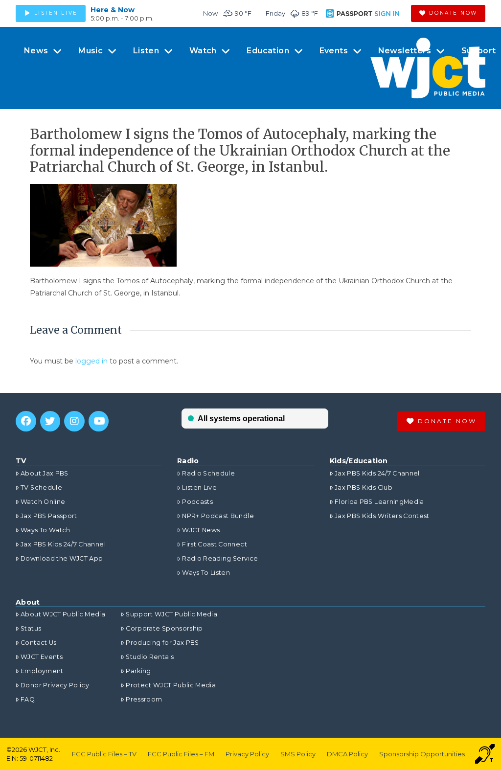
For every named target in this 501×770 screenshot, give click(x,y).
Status (31, 628)
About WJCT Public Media (63, 614)
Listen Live (199, 487)
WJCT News (201, 530)
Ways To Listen (206, 572)
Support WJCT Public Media (171, 614)
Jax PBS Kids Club (363, 487)
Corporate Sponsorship (164, 628)
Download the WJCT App (62, 558)
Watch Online (43, 501)
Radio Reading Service (220, 558)
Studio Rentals (150, 656)
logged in (91, 361)
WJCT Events (42, 656)
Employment (42, 671)
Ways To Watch (45, 530)
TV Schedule (41, 487)
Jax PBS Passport (49, 516)
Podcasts (197, 501)
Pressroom (144, 699)
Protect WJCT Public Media (171, 685)
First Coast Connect (214, 544)
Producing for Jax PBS (162, 642)
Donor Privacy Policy (55, 685)
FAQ (28, 699)
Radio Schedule (208, 473)
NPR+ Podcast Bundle (218, 516)
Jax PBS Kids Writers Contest (382, 516)
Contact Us (39, 642)
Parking (138, 671)
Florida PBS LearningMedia (379, 501)
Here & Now (113, 9)
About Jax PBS (44, 473)
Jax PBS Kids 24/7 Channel (63, 544)
